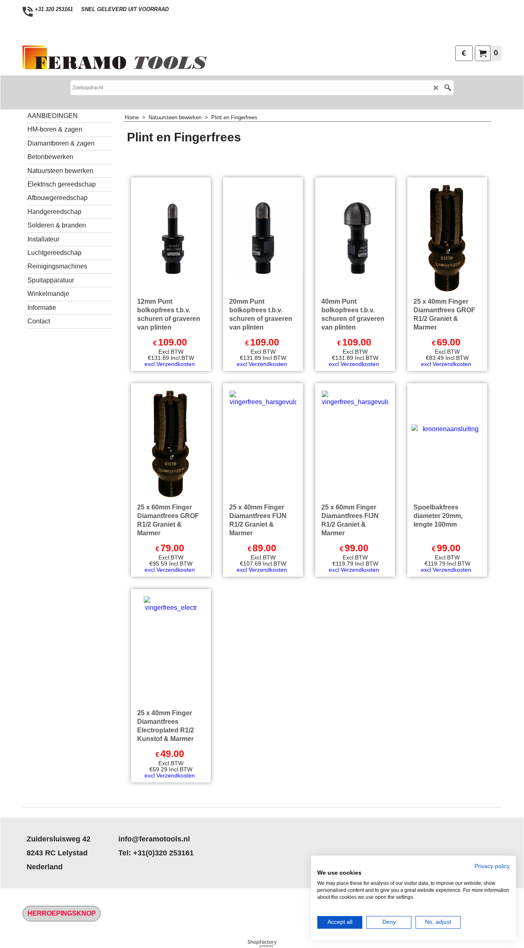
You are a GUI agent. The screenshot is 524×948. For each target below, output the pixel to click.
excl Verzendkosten (170, 364)
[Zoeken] (448, 87)
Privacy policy (492, 866)
